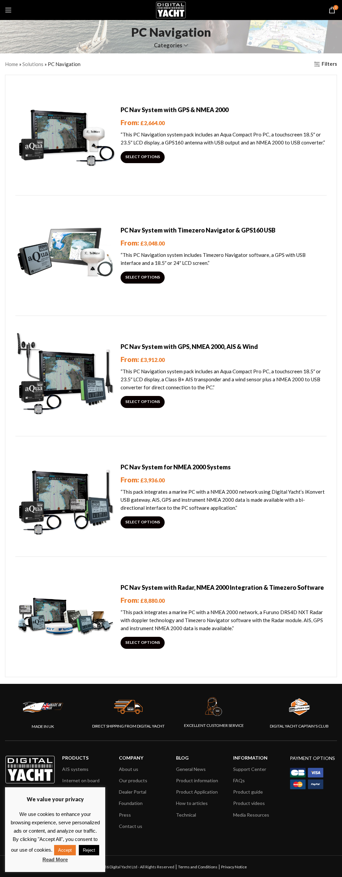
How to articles (192, 803)
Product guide (248, 792)
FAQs (239, 780)
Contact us (130, 826)
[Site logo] (171, 9)
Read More (55, 859)
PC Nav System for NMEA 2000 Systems (176, 467)
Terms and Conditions (197, 866)
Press (125, 815)
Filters (329, 64)
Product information (197, 780)
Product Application (197, 792)
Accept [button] (65, 850)
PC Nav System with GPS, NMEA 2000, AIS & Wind (189, 346)
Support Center (249, 769)
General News (191, 769)
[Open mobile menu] (8, 10)
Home (11, 64)
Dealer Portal (132, 792)
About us (128, 769)
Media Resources (251, 815)
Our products (133, 780)
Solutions (32, 64)
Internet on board (81, 780)
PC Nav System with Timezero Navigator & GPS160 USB (198, 230)
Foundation (131, 803)
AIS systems (75, 769)
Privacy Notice (234, 866)
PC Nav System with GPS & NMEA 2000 (174, 109)
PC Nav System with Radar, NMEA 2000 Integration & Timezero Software (222, 587)
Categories (168, 45)
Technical (186, 815)
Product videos (249, 803)
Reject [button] (89, 850)
